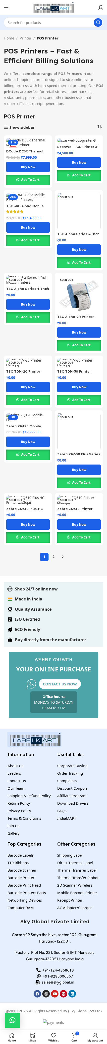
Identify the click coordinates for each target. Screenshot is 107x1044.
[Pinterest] (63, 994)
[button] (12, 1020)
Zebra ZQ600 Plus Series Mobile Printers (78, 456)
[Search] (98, 22)
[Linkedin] (72, 994)
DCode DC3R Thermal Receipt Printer (24, 153)
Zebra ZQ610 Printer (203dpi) (75, 511)
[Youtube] (54, 994)
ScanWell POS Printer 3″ (78, 146)
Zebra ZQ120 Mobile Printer (23, 428)
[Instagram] (46, 994)
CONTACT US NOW (60, 683)
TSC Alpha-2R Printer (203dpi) (75, 318)
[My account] (101, 7)
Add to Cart (30, 179)
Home (9, 37)
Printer (25, 37)
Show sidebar (22, 127)
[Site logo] (53, 6)
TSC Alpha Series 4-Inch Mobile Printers (27, 290)
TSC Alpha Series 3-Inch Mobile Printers (78, 236)
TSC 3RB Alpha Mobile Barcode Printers (25, 208)
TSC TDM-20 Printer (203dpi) (23, 373)
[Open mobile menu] (6, 7)
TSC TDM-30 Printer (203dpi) (74, 373)
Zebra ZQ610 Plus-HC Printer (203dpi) (24, 511)
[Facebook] (37, 994)
